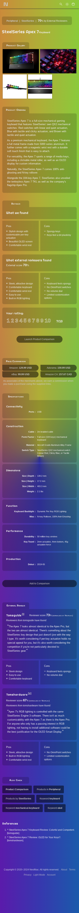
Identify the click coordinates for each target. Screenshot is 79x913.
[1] (23, 614)
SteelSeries (27, 21)
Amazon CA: (58, 374)
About (64, 869)
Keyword (50, 798)
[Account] (73, 4)
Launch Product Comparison (39, 339)
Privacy (27, 874)
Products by (18, 798)
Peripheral (12, 21)
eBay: (21, 374)
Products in (48, 789)
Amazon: (20, 368)
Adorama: (58, 368)
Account (51, 874)
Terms (72, 869)
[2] (29, 693)
